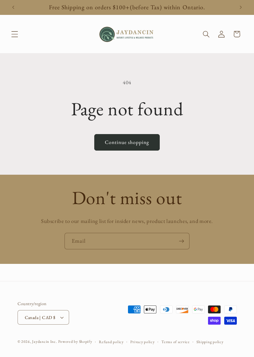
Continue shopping (127, 142)
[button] (14, 34)
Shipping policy (209, 341)
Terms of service (175, 341)
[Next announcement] (240, 7)
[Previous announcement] (13, 7)
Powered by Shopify (75, 341)
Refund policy (111, 341)
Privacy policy (142, 341)
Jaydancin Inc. (44, 341)
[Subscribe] (181, 241)
